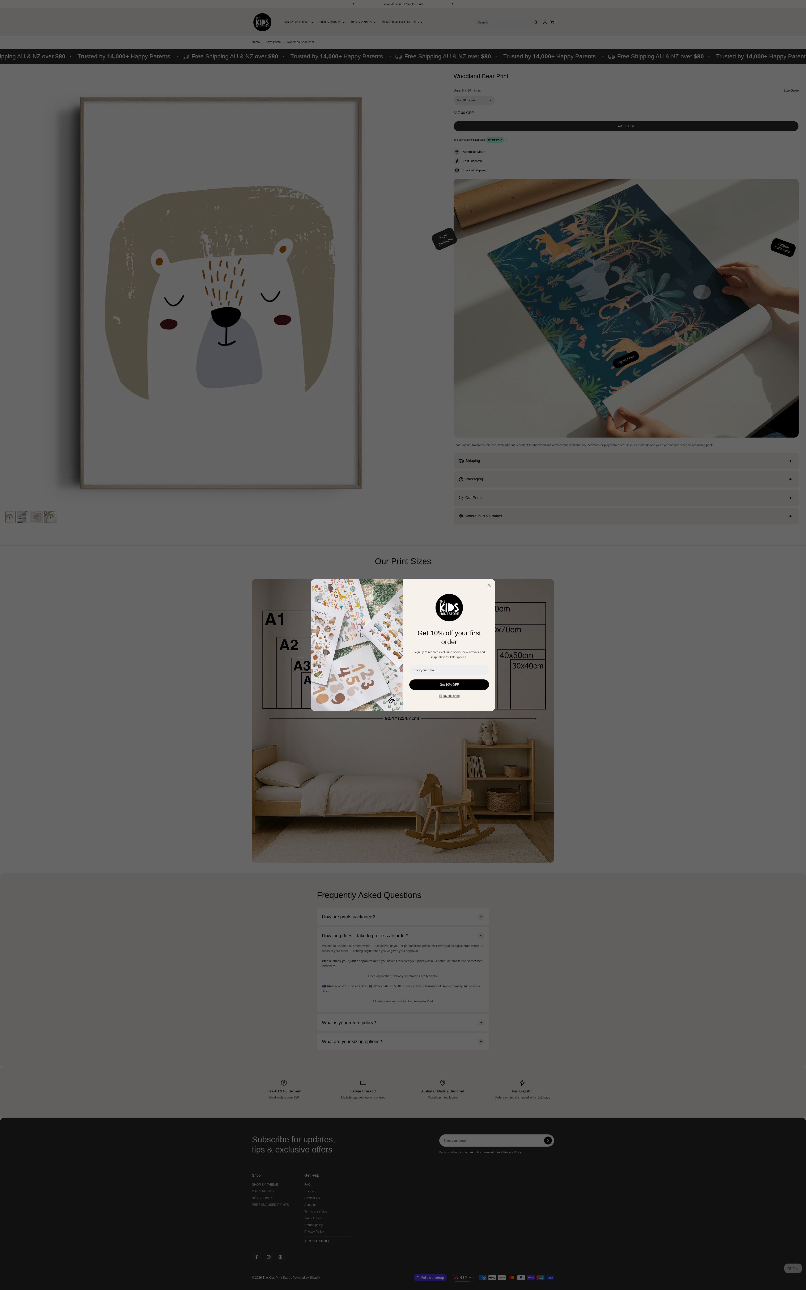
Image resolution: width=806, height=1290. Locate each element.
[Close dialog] (489, 585)
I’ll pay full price (449, 695)
